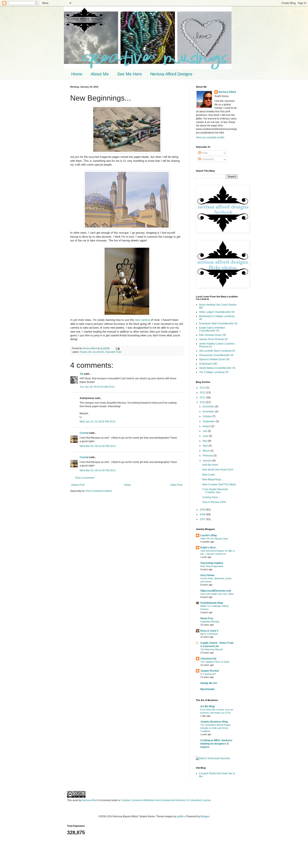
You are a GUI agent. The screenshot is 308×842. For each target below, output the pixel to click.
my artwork (98, 352)
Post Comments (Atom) (99, 491)
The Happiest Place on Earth (214, 662)
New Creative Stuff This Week (219, 484)
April (205, 445)
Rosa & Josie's (209, 630)
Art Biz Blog (207, 706)
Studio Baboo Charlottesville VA (217, 368)
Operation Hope (113, 352)
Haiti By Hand (210, 464)
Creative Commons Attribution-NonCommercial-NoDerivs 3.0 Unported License (166, 800)
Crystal (84, 432)
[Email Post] (117, 348)
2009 (203, 509)
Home (76, 74)
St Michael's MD (208, 363)
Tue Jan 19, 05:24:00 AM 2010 (97, 386)
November (209, 411)
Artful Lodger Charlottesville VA (216, 312)
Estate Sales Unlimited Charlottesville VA (212, 329)
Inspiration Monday (210, 621)
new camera (142, 319)
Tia (81, 373)
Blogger (205, 816)
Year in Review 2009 (214, 502)
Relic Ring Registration (211, 566)
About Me (100, 74)
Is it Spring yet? (208, 674)
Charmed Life (208, 658)
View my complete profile (210, 137)
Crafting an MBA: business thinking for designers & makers (216, 744)
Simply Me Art (208, 683)
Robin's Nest (208, 547)
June (206, 436)
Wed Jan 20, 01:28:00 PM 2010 (97, 421)
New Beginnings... (212, 479)
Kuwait (83, 352)
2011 (203, 397)
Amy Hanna (207, 575)
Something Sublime (211, 563)
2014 (203, 387)
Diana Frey (206, 618)
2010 (203, 402)
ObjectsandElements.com (215, 590)
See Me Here (129, 74)
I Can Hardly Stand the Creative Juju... (215, 491)
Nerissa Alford (227, 92)
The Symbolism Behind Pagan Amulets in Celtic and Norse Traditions (215, 728)
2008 (203, 514)
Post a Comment (84, 477)
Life (89, 352)
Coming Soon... (211, 497)
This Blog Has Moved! (211, 649)
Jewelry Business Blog (214, 721)
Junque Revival (209, 670)
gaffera (181, 816)
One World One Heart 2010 (217, 469)
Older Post (176, 484)
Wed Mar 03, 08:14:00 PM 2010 (98, 446)
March (206, 450)
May (205, 440)
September (209, 421)
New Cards (208, 474)
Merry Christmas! (209, 634)
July (205, 431)
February (208, 455)
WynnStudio (207, 689)
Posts (204, 153)
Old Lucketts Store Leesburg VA (217, 350)
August (207, 426)
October (207, 416)
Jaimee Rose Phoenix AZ (213, 339)
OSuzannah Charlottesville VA (216, 355)
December (209, 406)
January (207, 460)
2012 (203, 392)
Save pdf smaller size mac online (217, 594)
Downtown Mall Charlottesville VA (218, 323)
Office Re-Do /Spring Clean (214, 538)
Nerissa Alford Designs (171, 74)
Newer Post (77, 484)
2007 (203, 519)
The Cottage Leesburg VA (213, 372)
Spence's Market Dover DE (214, 359)
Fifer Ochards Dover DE (212, 335)
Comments (207, 159)
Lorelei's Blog (208, 535)
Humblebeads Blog (211, 602)
